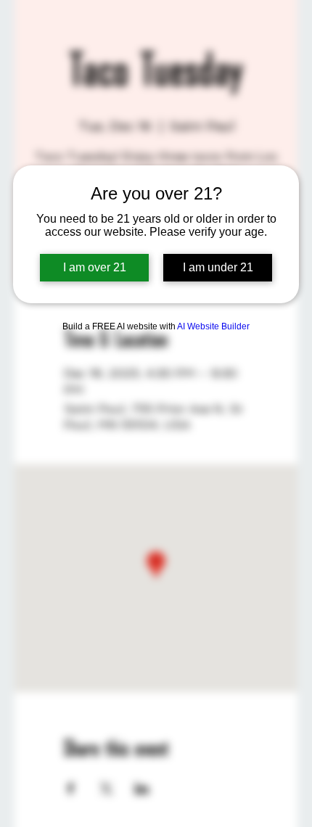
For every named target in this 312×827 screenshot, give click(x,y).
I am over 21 (94, 267)
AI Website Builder (213, 326)
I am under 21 (218, 267)
